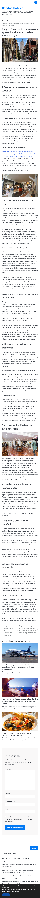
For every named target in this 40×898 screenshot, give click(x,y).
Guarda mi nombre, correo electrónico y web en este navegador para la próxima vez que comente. (19, 819)
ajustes (17, 891)
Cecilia (18, 36)
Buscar (4, 844)
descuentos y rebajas (16, 620)
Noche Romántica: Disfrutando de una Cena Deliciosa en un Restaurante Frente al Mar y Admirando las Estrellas (20, 701)
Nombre (8, 794)
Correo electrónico (11, 801)
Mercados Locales (30, 620)
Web (6, 809)
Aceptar (6, 895)
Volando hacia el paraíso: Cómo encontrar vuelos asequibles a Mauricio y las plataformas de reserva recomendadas (18, 667)
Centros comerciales (20, 618)
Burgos (9, 618)
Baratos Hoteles (12, 8)
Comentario (9, 769)
